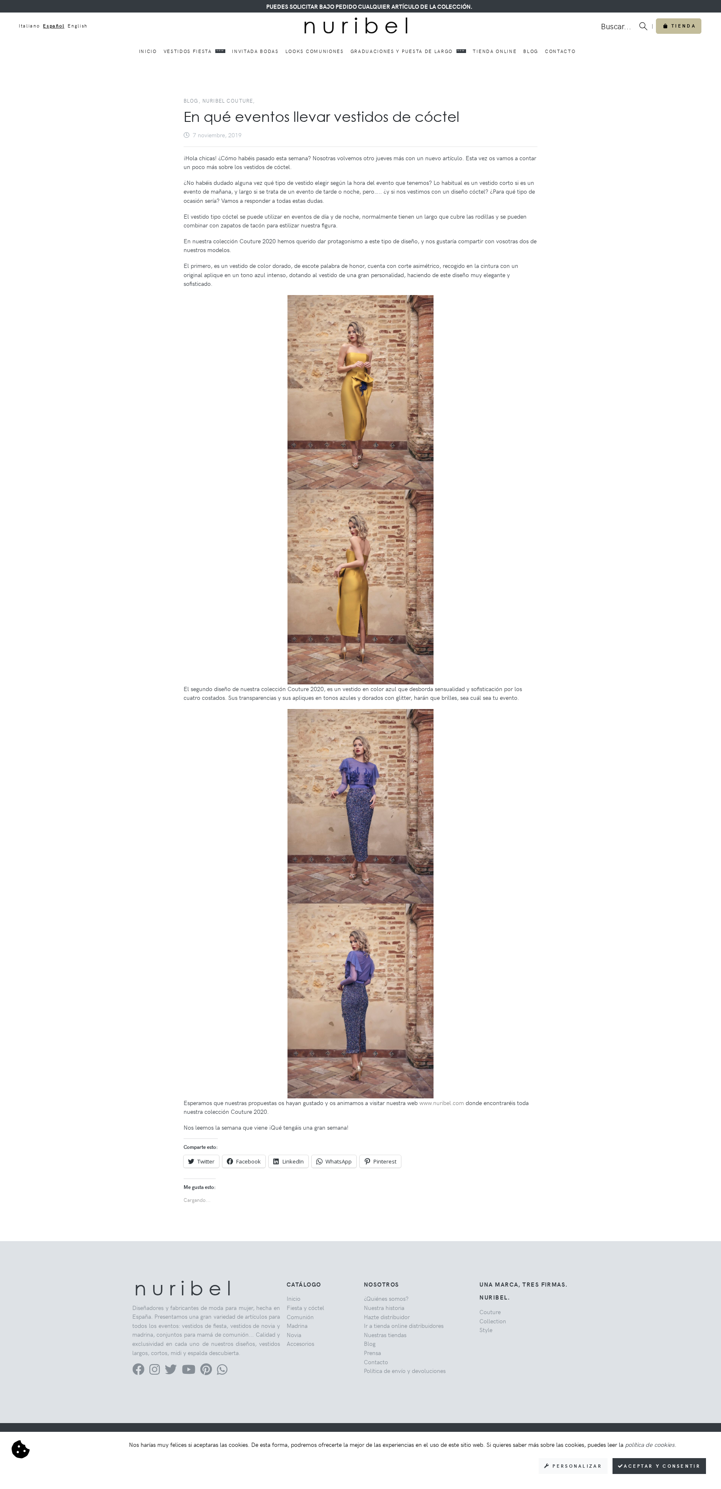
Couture (490, 1311)
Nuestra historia (384, 1307)
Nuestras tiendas (385, 1334)
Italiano (29, 26)
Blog (530, 51)
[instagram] (154, 1371)
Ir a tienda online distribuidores (404, 1325)
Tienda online (495, 51)
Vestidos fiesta (194, 51)
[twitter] (171, 1371)
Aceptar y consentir (662, 1466)
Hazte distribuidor (387, 1316)
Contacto (560, 51)
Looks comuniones (314, 51)
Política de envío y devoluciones (405, 1370)
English (78, 26)
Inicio (148, 51)
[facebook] (138, 1371)
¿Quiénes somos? (386, 1298)
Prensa (372, 1352)
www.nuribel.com (441, 1102)
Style (485, 1329)
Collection (492, 1321)
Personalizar (576, 1466)
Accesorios (300, 1343)
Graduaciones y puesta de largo (407, 51)
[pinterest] (206, 1371)
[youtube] (188, 1371)
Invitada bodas (255, 51)
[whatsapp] (222, 1371)
